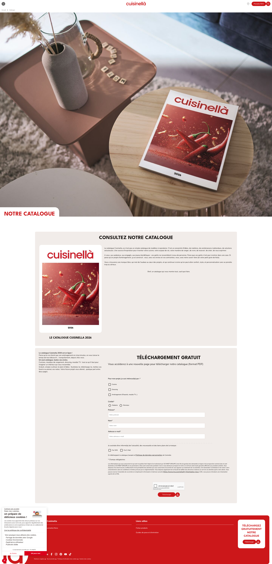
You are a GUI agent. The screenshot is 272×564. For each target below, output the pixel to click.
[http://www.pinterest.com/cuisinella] (61, 554)
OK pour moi (35, 553)
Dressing (115, 390)
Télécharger (249, 542)
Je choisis (13, 553)
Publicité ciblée (12, 544)
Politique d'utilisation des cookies (67, 559)
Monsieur (126, 405)
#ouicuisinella (51, 559)
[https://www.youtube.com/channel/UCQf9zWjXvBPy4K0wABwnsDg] (65, 554)
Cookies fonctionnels (14, 540)
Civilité (110, 401)
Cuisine (114, 384)
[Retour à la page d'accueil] (136, 4)
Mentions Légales (39, 559)
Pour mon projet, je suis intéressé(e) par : (124, 378)
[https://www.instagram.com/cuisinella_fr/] (56, 554)
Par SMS (115, 450)
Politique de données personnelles (148, 455)
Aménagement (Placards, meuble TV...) (124, 395)
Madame (115, 405)
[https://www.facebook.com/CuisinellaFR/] (51, 554)
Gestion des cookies (85, 559)
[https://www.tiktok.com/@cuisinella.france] (70, 554)
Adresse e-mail (114, 431)
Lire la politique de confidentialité (17, 530)
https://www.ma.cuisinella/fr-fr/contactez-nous (181, 472)
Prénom (111, 410)
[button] (4, 560)
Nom (110, 420)
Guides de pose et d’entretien (147, 532)
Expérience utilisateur (14, 542)
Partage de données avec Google (19, 537)
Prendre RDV (259, 4)
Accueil (4, 10)
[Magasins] (248, 3)
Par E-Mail (127, 450)
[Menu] (3, 4)
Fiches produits (142, 528)
